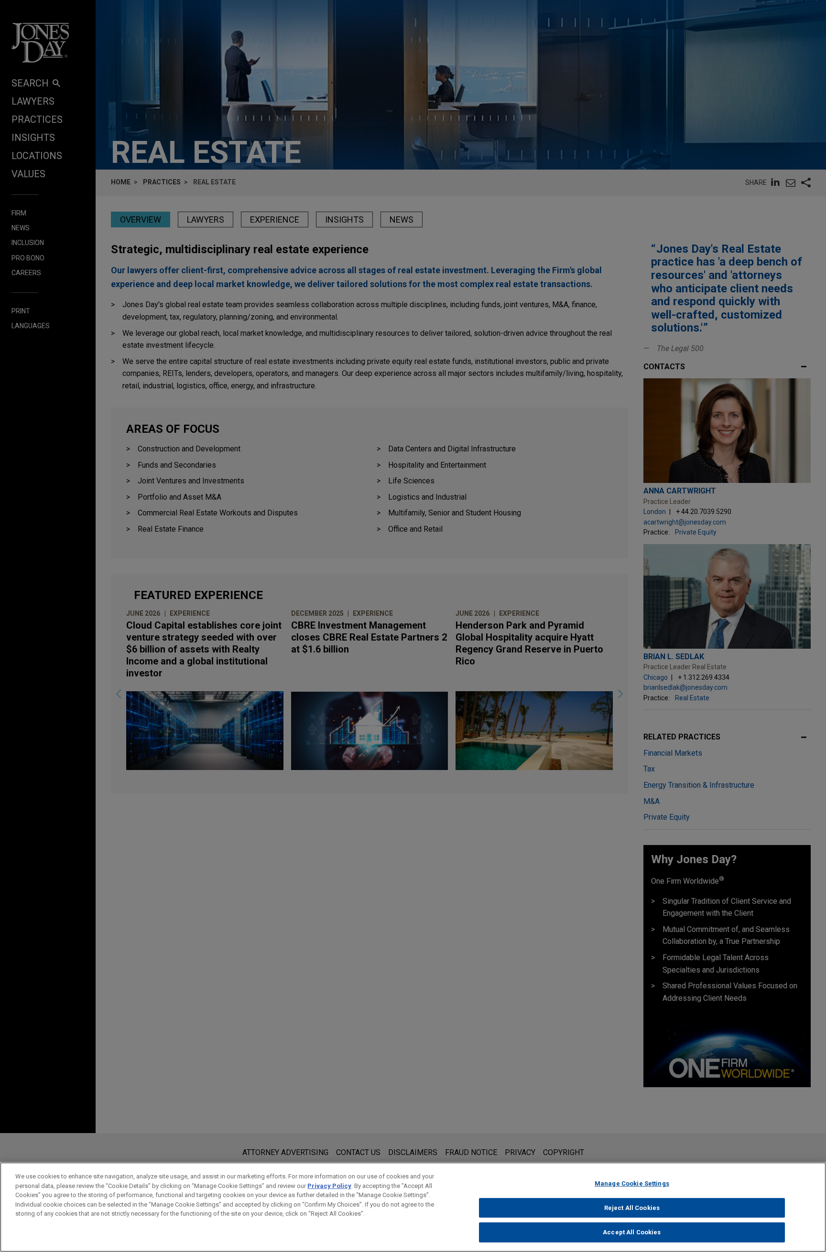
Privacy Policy (329, 1185)
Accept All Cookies (632, 1232)
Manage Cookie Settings (632, 1183)
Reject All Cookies (632, 1207)
